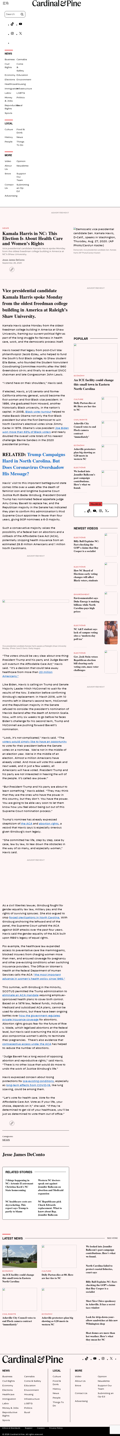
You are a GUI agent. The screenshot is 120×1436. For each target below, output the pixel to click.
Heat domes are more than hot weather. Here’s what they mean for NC (100, 1336)
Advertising (11, 196)
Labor (8, 93)
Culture (9, 130)
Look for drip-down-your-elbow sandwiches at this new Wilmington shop (102, 1320)
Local (57, 1370)
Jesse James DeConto (13, 259)
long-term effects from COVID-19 (28, 1085)
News (20, 137)
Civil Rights (80, 420)
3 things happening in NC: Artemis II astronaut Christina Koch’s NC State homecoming (19, 1185)
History (9, 137)
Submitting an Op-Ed (23, 188)
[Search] (22, 14)
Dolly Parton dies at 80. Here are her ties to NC (85, 406)
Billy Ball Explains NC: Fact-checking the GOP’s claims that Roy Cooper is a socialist (86, 546)
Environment (24, 80)
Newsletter (23, 166)
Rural (19, 106)
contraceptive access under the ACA (26, 1044)
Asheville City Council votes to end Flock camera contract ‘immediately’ (85, 430)
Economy (10, 75)
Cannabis (22, 60)
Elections (10, 80)
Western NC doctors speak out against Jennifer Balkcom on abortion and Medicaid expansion (51, 1186)
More (78, 1370)
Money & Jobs (10, 1408)
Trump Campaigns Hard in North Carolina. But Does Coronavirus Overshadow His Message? (33, 464)
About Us (80, 1381)
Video (8, 161)
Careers (40, 1428)
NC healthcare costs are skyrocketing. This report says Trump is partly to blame (18, 1206)
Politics (21, 98)
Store (8, 174)
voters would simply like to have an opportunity (34, 742)
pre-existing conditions (38, 1081)
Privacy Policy (56, 1428)
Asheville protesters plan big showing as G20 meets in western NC (85, 454)
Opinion (21, 161)
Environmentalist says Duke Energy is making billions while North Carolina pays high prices (86, 604)
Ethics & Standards (11, 1428)
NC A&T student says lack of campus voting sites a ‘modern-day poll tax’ (86, 634)
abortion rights (49, 823)
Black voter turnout (38, 412)
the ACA (26, 823)
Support (28, 1428)
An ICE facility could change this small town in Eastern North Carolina (94, 384)
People (8, 142)
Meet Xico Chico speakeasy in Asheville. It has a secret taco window (101, 1304)
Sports (8, 113)
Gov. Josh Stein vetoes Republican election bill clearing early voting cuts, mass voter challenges (86, 663)
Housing (21, 84)
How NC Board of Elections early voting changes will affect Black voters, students (86, 575)
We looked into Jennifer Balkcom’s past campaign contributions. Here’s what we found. (84, 479)
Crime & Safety (32, 1381)
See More (112, 1238)
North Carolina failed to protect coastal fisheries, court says (99, 1269)
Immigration (11, 89)
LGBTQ (21, 93)
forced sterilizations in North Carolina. (34, 917)
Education (22, 75)
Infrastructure (24, 89)
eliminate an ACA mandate (20, 995)
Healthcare (11, 84)
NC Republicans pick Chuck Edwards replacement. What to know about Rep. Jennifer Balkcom (50, 1208)
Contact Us (81, 1393)
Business (10, 60)
